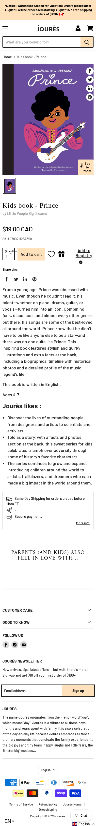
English (46, 770)
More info (83, 523)
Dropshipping (48, 809)
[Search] (87, 42)
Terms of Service (21, 804)
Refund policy (47, 804)
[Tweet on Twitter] (90, 79)
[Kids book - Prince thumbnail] (9, 186)
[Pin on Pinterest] (90, 97)
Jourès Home (72, 804)
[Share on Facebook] (90, 71)
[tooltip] (80, 262)
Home (7, 57)
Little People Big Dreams (27, 213)
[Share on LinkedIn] (90, 88)
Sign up (78, 690)
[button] (80, 254)
